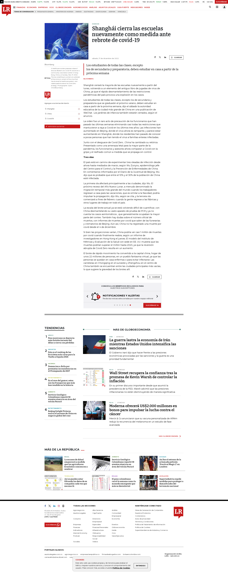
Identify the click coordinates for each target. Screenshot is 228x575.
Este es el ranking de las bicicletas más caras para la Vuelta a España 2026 (61, 354)
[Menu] (15, 7)
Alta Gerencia (98, 510)
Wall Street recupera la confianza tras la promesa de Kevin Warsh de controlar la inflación (143, 377)
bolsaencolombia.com (131, 554)
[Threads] (64, 506)
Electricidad (88, 11)
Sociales (162, 457)
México (50, 335)
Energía (79, 11)
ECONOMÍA (32, 7)
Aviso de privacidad (142, 519)
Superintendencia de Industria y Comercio (151, 530)
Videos (95, 542)
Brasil (66, 457)
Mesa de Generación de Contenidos (149, 510)
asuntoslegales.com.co (53, 554)
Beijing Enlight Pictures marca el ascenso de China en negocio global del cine (62, 413)
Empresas (77, 524)
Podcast (76, 536)
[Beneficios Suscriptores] (217, 7)
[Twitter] (160, 57)
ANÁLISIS (93, 7)
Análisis (114, 510)
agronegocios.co (71, 554)
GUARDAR (178, 57)
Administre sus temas (56, 126)
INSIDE (147, 7)
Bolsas (115, 476)
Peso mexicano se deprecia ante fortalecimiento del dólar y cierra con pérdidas (61, 340)
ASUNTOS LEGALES (107, 7)
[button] (86, 296)
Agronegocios (78, 510)
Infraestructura (98, 530)
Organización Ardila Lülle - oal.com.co (173, 555)
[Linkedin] (165, 57)
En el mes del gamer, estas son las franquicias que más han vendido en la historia (61, 382)
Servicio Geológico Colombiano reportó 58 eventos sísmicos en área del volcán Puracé (62, 398)
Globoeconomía (118, 527)
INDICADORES (137, 7)
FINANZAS (21, 7)
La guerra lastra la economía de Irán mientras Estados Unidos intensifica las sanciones (142, 344)
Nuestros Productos (142, 513)
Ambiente (51, 392)
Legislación (163, 476)
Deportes (52, 349)
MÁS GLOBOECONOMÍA (168, 436)
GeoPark (112, 11)
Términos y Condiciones (144, 522)
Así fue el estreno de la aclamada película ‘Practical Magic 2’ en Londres (170, 463)
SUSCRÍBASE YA (152, 305)
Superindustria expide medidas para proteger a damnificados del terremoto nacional (171, 482)
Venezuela (122, 11)
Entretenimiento (55, 378)
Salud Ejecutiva (118, 536)
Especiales (97, 524)
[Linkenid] (55, 506)
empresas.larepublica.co (90, 554)
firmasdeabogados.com (111, 554)
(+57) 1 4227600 (51, 517)
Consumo (77, 519)
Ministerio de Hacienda (64, 11)
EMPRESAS (43, 7)
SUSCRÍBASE (221, 2)
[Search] (210, 7)
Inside (114, 530)
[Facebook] (155, 57)
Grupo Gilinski (101, 11)
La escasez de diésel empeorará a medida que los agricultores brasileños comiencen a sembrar (76, 464)
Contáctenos (140, 516)
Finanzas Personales (100, 527)
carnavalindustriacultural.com (56, 557)
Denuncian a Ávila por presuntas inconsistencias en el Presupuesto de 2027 (62, 368)
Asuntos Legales (79, 513)
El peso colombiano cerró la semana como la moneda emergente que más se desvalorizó (124, 482)
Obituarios (97, 533)
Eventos (115, 524)
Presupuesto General (45, 11)
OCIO (51, 7)
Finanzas (76, 527)
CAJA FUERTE (123, 7)
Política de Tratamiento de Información (150, 524)
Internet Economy (80, 533)
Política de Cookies (121, 568)
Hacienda (51, 363)
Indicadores (77, 530)
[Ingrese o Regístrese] (224, 7)
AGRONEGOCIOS (80, 7)
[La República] (6, 10)
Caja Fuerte (97, 513)
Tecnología (69, 476)
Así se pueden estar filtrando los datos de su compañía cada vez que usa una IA (75, 482)
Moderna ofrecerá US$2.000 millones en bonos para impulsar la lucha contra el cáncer (143, 410)
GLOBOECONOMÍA (63, 7)
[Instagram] (60, 506)
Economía (116, 519)
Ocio (114, 533)
